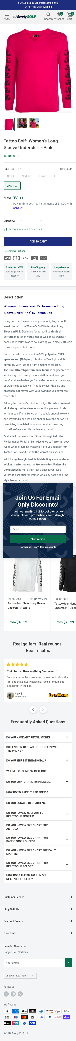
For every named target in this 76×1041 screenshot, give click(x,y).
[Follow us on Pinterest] (20, 994)
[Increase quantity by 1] (41, 221)
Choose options (44, 623)
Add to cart (38, 241)
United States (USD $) (17, 975)
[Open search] (48, 14)
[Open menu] (7, 14)
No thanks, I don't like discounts (38, 546)
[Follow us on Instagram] (13, 994)
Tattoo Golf (11, 156)
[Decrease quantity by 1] (21, 221)
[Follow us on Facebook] (6, 994)
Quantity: (9, 220)
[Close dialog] (69, 487)
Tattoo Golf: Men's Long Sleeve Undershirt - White (26, 605)
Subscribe (38, 539)
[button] (33, 709)
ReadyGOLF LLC (20, 1033)
